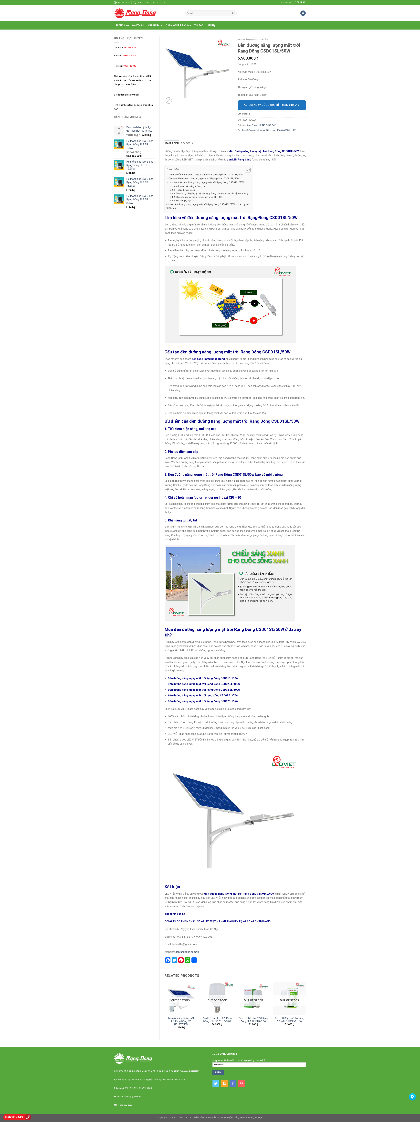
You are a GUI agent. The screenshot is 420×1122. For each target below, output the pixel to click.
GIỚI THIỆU (138, 25)
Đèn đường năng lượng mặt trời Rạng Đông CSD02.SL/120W (204, 684)
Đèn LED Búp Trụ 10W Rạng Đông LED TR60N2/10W (289, 1020)
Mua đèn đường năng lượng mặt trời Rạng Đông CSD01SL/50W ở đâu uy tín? (209, 204)
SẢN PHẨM (153, 25)
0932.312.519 (14, 1117)
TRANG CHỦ (122, 25)
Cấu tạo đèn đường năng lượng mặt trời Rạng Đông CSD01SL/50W (203, 178)
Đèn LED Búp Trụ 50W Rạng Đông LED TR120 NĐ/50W (217, 1020)
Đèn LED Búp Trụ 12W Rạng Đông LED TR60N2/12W (253, 1020)
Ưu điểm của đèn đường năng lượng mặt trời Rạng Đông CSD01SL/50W (206, 182)
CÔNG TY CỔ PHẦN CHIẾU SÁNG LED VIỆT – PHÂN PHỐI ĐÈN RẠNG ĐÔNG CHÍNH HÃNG (218, 921)
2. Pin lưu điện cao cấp (184, 190)
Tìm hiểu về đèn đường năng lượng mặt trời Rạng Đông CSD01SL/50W (205, 174)
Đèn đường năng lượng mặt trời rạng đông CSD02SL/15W (268, 130)
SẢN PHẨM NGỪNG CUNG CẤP (253, 39)
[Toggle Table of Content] (246, 170)
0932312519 (130, 47)
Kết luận (172, 208)
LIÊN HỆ (211, 25)
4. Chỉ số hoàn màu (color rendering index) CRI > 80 (197, 197)
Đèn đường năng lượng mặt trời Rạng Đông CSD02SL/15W (203, 701)
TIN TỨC (198, 25)
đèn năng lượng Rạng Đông (208, 358)
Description (172, 143)
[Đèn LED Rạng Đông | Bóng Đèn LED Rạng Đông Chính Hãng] (147, 13)
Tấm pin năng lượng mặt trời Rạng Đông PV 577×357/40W (181, 1021)
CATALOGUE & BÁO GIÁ (178, 25)
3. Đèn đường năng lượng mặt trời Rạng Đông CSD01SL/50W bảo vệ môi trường (211, 193)
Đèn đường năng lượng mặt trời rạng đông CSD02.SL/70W (203, 695)
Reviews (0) (187, 143)
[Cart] (303, 13)
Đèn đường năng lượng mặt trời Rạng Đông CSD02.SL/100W (204, 689)
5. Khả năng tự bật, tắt (184, 200)
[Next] (305, 1008)
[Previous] (164, 1008)
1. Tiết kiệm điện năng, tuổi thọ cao (190, 186)
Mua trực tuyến (286, 2)
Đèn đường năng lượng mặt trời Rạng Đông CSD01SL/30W (203, 678)
